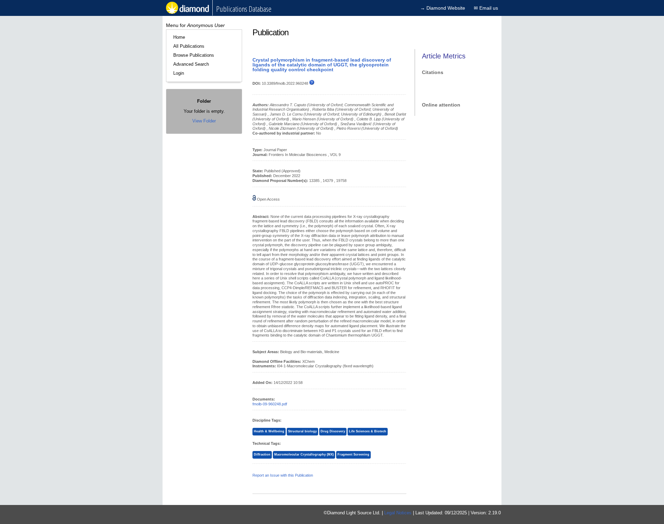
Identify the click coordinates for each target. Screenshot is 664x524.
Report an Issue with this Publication (282, 475)
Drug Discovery (333, 431)
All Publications (188, 46)
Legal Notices (398, 512)
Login (178, 73)
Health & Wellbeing (269, 431)
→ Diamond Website (442, 8)
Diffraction (262, 454)
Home (179, 37)
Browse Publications (193, 55)
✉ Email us (486, 8)
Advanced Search (191, 64)
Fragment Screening (353, 454)
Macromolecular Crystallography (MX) (304, 454)
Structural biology (302, 431)
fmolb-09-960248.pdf (269, 404)
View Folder (204, 120)
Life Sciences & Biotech (367, 431)
